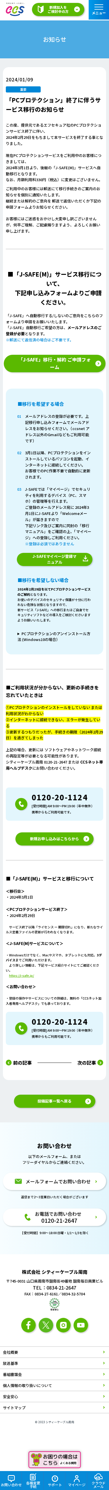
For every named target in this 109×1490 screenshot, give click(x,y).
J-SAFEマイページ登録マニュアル (54, 559)
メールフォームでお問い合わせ (58, 1181)
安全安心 (10, 1396)
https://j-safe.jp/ (21, 975)
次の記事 (86, 1062)
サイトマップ (14, 1407)
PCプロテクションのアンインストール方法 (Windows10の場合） (53, 636)
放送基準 (10, 1363)
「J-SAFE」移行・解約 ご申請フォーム (54, 363)
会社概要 (10, 1352)
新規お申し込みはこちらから (54, 838)
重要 (23, 89)
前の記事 (22, 1062)
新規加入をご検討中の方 (58, 9)
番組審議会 (12, 1374)
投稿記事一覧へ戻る (54, 1101)
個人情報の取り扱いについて (27, 1385)
